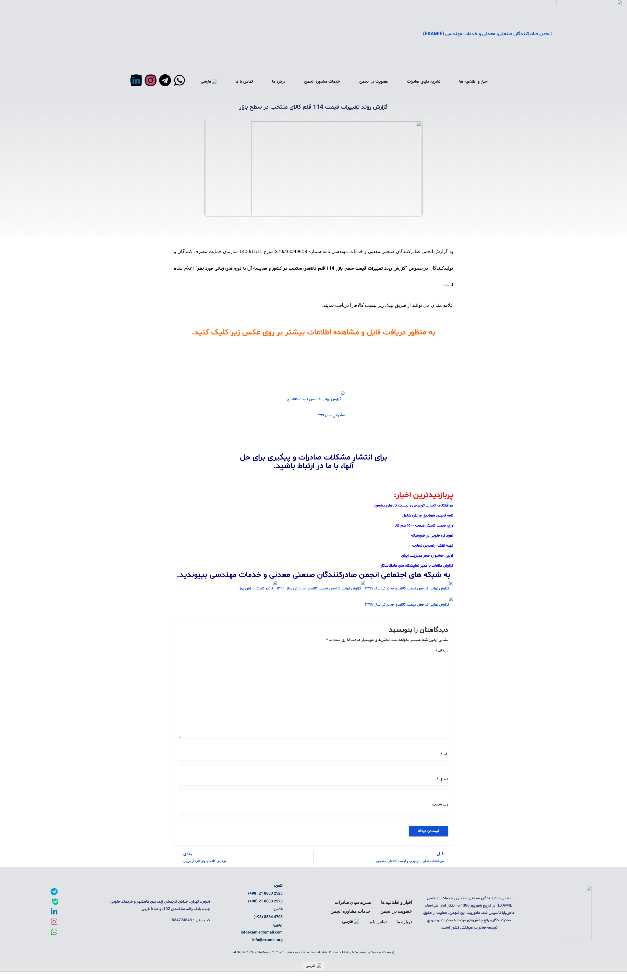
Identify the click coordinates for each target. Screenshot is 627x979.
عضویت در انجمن (373, 82)
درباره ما (278, 82)
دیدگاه (441, 651)
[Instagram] (151, 80)
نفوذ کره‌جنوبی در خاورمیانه (432, 535)
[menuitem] (208, 81)
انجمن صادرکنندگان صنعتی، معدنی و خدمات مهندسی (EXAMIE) (487, 34)
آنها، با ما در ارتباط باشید (314, 466)
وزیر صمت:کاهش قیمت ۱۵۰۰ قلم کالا (424, 525)
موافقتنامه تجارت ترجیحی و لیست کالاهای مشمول (413, 505)
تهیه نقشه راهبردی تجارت (432, 545)
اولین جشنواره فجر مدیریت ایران (427, 555)
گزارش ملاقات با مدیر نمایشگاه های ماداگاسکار (417, 565)
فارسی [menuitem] (310, 965)
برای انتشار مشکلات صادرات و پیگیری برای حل (313, 457)
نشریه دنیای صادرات (423, 82)
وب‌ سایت (440, 804)
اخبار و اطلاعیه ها (473, 82)
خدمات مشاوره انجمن (322, 82)
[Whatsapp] (179, 80)
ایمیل (442, 779)
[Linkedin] (136, 80)
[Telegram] (165, 80)
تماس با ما (244, 82)
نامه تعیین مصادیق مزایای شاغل (427, 515)
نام (444, 754)
